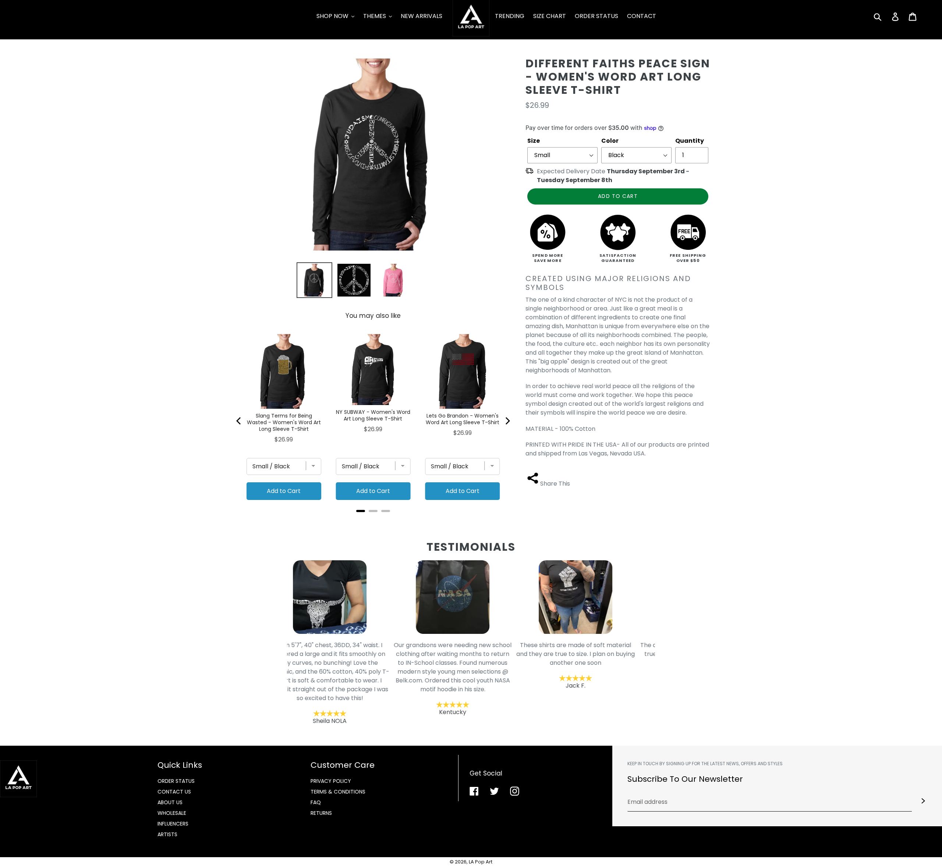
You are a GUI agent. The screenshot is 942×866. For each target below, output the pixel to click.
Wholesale (171, 813)
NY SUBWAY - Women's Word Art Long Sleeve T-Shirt (373, 415)
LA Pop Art (480, 861)
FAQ (316, 802)
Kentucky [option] (348, 678)
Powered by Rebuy (373, 520)
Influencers (172, 823)
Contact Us (174, 791)
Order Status (176, 781)
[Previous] (239, 421)
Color (610, 140)
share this (555, 483)
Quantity (689, 140)
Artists (167, 834)
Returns (321, 813)
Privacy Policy (331, 781)
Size (533, 140)
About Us (170, 802)
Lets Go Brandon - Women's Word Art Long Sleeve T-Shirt (462, 419)
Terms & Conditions (338, 791)
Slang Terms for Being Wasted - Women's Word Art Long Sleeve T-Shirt (284, 422)
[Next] (507, 421)
